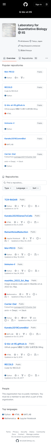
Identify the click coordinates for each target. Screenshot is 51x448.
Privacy (16, 432)
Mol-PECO (9, 248)
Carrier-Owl (10, 304)
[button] (46, 58)
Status (31, 432)
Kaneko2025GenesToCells (18, 215)
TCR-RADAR (10, 199)
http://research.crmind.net (30, 46)
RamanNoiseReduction (16, 232)
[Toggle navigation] (4, 4)
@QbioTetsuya (26, 50)
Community (40, 432)
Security (24, 432)
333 (34, 318)
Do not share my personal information (25, 437)
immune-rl (9, 264)
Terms (8, 432)
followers (25, 41)
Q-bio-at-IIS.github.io (15, 343)
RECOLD (8, 364)
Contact (21, 434)
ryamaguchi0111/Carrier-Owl (25, 157)
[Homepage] (25, 4)
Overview (11, 58)
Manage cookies (32, 434)
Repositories (29, 58)
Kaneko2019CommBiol (16, 327)
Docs (14, 434)
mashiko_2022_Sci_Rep (16, 280)
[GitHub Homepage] (17, 441)
